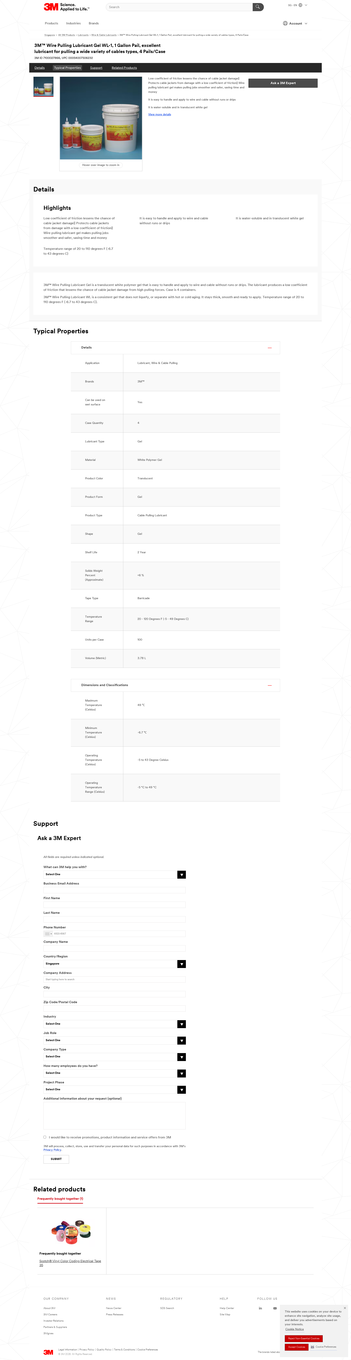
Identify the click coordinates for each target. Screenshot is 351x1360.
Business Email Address (61, 883)
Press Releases (114, 1314)
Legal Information (67, 1350)
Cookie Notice (294, 1329)
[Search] (258, 7)
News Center (113, 1308)
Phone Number (54, 927)
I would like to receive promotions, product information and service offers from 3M (110, 1137)
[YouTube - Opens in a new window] (275, 1308)
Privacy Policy (52, 1150)
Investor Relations (53, 1321)
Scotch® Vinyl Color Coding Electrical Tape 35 (70, 1263)
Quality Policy (104, 1350)
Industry (49, 1016)
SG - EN (293, 5)
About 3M (49, 1308)
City (46, 987)
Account (295, 23)
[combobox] (48, 934)
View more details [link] (159, 114)
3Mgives (48, 1333)
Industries (73, 23)
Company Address (57, 973)
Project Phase (53, 1082)
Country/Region (55, 956)
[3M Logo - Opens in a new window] (67, 7)
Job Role (49, 1033)
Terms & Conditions (124, 1350)
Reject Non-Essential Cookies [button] (303, 1338)
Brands (94, 23)
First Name (51, 898)
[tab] (60, 1199)
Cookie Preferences (147, 1350)
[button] (323, 1347)
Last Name (51, 913)
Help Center (227, 1308)
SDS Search (167, 1308)
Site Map (225, 1314)
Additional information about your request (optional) (82, 1098)
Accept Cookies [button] (296, 1347)
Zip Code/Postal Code (60, 1002)
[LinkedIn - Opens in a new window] (260, 1308)
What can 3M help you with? (65, 867)
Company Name (55, 942)
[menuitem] (39, 67)
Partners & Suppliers (55, 1327)
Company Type (54, 1049)
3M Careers (50, 1314)
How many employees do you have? (70, 1066)
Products (51, 23)
